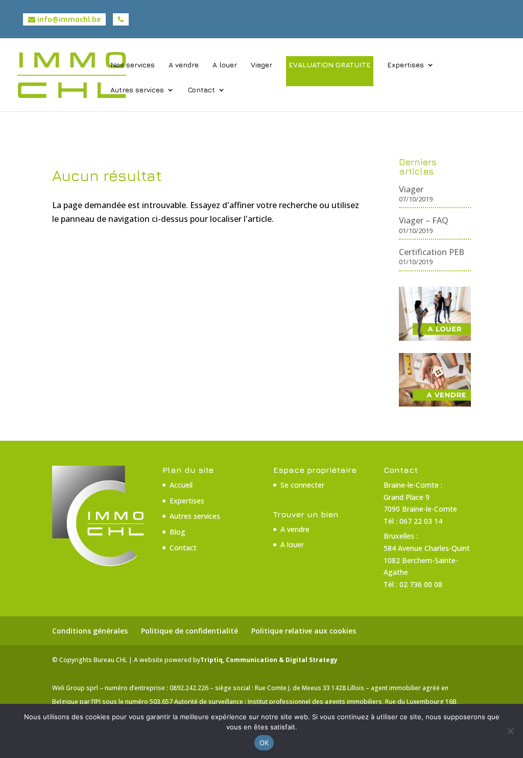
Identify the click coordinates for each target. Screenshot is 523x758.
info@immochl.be (68, 19)
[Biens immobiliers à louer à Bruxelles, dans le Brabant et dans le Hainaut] (435, 337)
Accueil (181, 485)
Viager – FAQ (423, 220)
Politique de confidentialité (189, 631)
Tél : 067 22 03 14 (413, 521)
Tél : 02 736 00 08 (413, 584)
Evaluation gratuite (330, 64)
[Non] (510, 731)
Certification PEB (431, 252)
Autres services (137, 90)
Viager (261, 65)
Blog (177, 532)
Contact (201, 90)
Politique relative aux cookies (303, 631)
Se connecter (302, 485)
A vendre (184, 65)
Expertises (405, 65)
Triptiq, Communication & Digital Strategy (269, 659)
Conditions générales (90, 631)
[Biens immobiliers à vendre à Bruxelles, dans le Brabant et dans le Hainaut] (435, 403)
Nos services (132, 65)
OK (264, 743)
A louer (224, 65)
